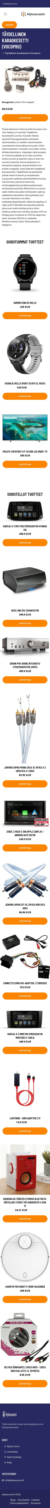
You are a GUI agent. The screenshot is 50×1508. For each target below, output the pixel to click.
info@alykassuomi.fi (10, 4)
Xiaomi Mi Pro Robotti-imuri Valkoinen (25, 1286)
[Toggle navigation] (5, 14)
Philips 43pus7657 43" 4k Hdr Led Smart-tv (25, 451)
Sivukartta (36, 1503)
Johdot (17, 102)
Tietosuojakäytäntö (19, 1503)
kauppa (9, 24)
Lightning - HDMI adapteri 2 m (25, 1118)
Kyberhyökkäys (14, 1457)
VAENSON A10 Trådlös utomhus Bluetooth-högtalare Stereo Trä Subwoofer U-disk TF (25, 1202)
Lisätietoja (25, 117)
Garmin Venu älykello (25, 302)
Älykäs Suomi (13, 1446)
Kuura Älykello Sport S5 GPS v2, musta (25, 383)
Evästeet (35, 1499)
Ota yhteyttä (23, 1499)
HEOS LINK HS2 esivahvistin (25, 610)
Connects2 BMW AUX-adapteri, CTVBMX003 (25, 983)
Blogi (9, 1462)
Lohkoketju (12, 1451)
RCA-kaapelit (28, 102)
